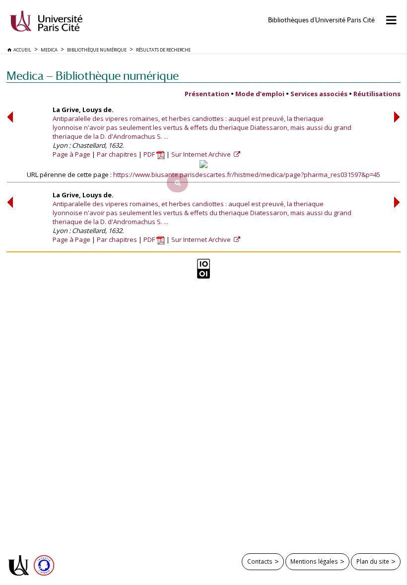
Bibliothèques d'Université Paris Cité (321, 20)
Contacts (259, 561)
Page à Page (71, 154)
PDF (149, 154)
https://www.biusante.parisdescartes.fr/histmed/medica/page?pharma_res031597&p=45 (246, 174)
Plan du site (372, 561)
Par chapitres (117, 154)
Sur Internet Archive (201, 154)
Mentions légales (314, 561)
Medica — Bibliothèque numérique (92, 75)
